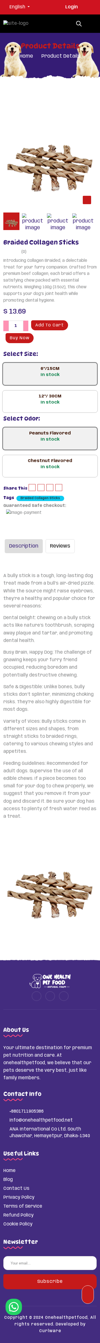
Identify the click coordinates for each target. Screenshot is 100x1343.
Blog (8, 1179)
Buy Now (19, 338)
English (17, 7)
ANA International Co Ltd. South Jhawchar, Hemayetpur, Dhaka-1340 (49, 1132)
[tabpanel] (50, 153)
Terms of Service (22, 1206)
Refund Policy (18, 1215)
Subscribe (50, 1281)
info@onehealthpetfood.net (41, 1120)
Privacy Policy (18, 1197)
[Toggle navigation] (91, 24)
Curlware (50, 1331)
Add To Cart (49, 325)
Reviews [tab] (60, 546)
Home (26, 56)
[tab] (11, 221)
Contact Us (16, 1188)
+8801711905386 (26, 1111)
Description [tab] (23, 546)
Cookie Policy (17, 1224)
